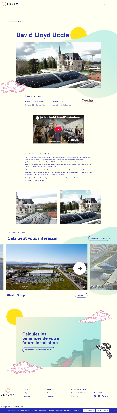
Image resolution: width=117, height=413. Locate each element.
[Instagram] (102, 396)
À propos (97, 4)
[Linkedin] (99, 396)
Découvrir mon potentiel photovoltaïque (38, 349)
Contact (81, 4)
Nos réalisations (68, 4)
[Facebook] (95, 396)
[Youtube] (106, 396)
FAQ (89, 4)
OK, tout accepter (89, 410)
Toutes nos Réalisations (99, 238)
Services (55, 4)
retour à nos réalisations (15, 22)
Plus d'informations (102, 410)
